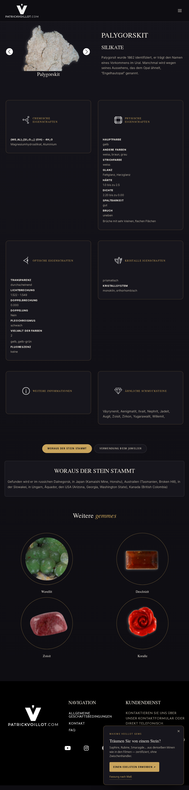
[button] (9, 51)
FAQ (72, 730)
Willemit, (158, 416)
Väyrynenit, (112, 411)
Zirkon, (127, 416)
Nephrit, (153, 411)
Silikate (112, 47)
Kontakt (77, 723)
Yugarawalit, (142, 416)
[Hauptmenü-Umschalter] (180, 10)
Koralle (142, 656)
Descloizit (142, 591)
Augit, (107, 416)
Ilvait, (142, 411)
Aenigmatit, (129, 411)
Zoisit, (117, 416)
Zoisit (47, 656)
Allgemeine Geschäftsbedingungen (90, 715)
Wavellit (46, 591)
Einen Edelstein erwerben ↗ (134, 767)
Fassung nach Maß (120, 776)
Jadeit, (165, 411)
